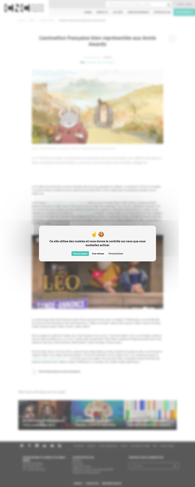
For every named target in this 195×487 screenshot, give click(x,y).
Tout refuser (98, 253)
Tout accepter (80, 253)
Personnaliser (116, 253)
